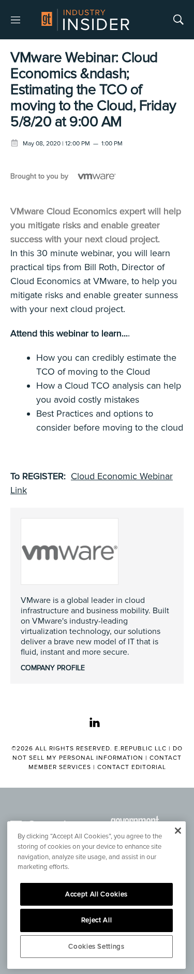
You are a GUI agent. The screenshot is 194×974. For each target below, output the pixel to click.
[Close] (177, 830)
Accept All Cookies (96, 894)
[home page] (85, 19)
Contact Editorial (131, 767)
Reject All (96, 920)
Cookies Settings (96, 946)
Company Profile (53, 667)
